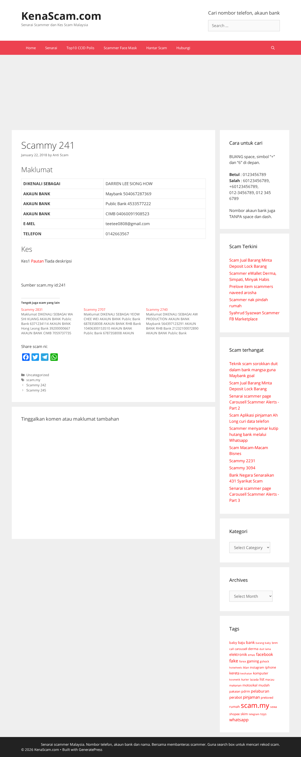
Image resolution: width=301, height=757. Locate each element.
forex (242, 661)
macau (269, 679)
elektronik (238, 654)
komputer (260, 673)
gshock (264, 661)
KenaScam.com (61, 15)
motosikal (249, 685)
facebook (264, 654)
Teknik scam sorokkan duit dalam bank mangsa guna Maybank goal (253, 369)
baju (241, 642)
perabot (235, 697)
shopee (234, 714)
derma (253, 648)
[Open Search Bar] (273, 48)
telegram (254, 714)
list (262, 679)
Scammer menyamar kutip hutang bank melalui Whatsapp (253, 434)
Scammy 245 (36, 390)
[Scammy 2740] (177, 321)
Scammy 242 (36, 385)
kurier (245, 679)
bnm (275, 643)
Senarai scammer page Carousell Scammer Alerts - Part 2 (254, 402)
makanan (235, 685)
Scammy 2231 (242, 460)
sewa (273, 707)
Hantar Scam (156, 47)
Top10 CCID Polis (80, 47)
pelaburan (260, 691)
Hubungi (183, 47)
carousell (241, 649)
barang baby (263, 643)
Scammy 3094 (242, 467)
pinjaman (251, 697)
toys (263, 714)
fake (233, 661)
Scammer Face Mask (120, 47)
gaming (253, 661)
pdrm (245, 691)
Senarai (51, 47)
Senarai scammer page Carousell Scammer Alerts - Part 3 (254, 494)
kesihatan (246, 673)
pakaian (234, 691)
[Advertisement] (150, 90)
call (231, 649)
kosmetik (234, 679)
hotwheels (235, 667)
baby (233, 643)
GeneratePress (90, 749)
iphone (270, 667)
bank (250, 642)
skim (244, 714)
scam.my (33, 380)
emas (251, 655)
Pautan (37, 261)
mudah (264, 685)
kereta (234, 673)
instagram (257, 667)
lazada (254, 679)
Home (31, 47)
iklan (246, 667)
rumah (234, 707)
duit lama (265, 649)
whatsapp (239, 719)
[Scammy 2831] (52, 321)
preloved (267, 697)
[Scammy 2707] (115, 321)
